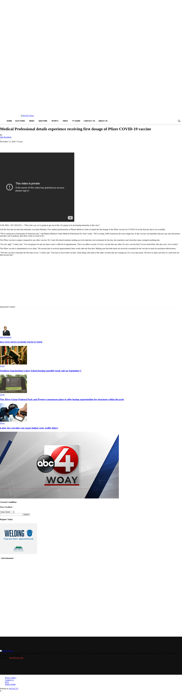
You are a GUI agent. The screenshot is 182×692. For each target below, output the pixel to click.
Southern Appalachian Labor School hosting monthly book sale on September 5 (40, 370)
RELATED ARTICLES (10, 342)
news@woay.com (16, 658)
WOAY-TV (13, 689)
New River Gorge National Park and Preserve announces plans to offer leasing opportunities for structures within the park (62, 399)
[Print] (40, 145)
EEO (7, 682)
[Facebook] (23, 145)
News (2, 423)
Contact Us (9, 680)
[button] (179, 121)
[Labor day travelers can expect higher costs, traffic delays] (13, 421)
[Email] (49, 145)
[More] (85, 145)
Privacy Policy (10, 678)
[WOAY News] (27, 116)
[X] (31, 145)
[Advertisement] (51, 283)
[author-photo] (6, 335)
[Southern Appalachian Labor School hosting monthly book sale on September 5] (13, 364)
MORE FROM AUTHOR (31, 342)
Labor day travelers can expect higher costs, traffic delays (29, 428)
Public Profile (10, 684)
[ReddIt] (67, 145)
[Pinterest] (58, 145)
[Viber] (76, 145)
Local (2, 366)
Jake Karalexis (5, 137)
